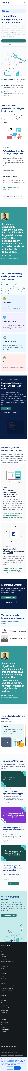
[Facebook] (15, 1046)
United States (6, 945)
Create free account (13, 41)
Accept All (17, 1068)
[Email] (4, 1046)
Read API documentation (10, 412)
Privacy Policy (4, 1055)
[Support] (2, 1046)
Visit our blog (13, 883)
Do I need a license (19, 1055)
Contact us (9, 602)
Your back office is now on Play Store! (13, 10)
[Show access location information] (2, 945)
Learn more (6, 408)
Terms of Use (11, 1055)
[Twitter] (9, 1046)
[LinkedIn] (7, 1046)
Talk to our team (13, 45)
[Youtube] (12, 1046)
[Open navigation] (24, 2)
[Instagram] (17, 1046)
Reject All (10, 1068)
